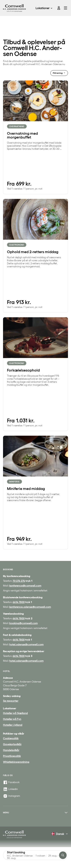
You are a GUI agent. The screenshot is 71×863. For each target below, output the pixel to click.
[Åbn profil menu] (57, 8)
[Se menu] (65, 8)
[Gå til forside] (14, 8)
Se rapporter (10, 700)
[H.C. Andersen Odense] (14, 834)
